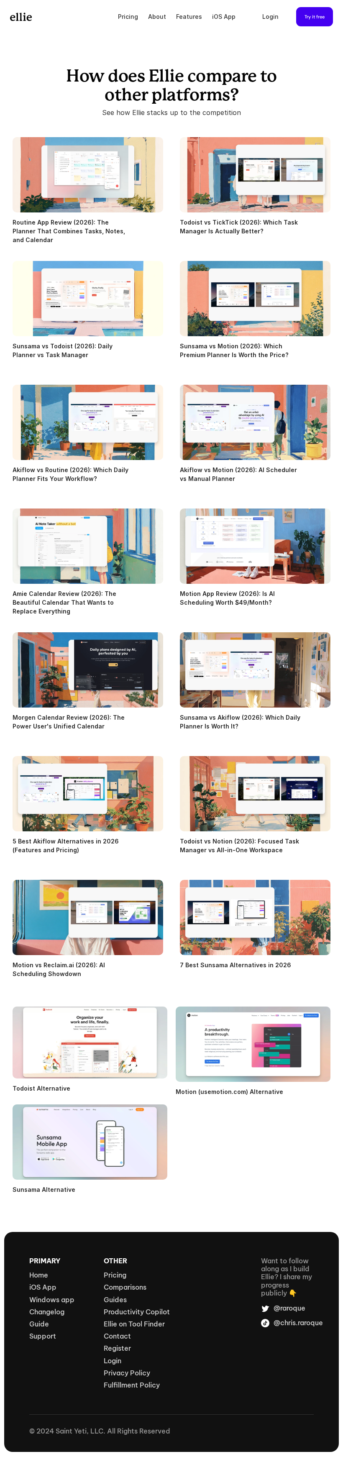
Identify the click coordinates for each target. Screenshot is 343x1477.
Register (117, 1348)
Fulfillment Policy (132, 1385)
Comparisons (125, 1287)
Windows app (51, 1300)
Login (270, 16)
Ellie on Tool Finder (134, 1324)
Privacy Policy (127, 1373)
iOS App (223, 16)
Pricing (128, 16)
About (157, 16)
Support (42, 1336)
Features (189, 16)
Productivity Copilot (137, 1312)
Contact (117, 1336)
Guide (39, 1324)
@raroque (289, 1308)
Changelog (46, 1312)
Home (38, 1275)
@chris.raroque (298, 1323)
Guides (115, 1300)
